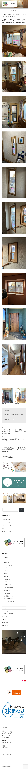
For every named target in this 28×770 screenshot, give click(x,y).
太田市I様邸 (7, 584)
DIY (3, 528)
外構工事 (4, 625)
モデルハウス (7, 565)
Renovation (4, 560)
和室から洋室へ (6, 531)
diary (3, 605)
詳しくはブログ (11, 419)
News (3, 616)
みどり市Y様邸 (7, 587)
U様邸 (5, 573)
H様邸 (5, 562)
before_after (5, 608)
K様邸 (5, 582)
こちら (10, 457)
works (3, 557)
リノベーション (6, 525)
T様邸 (5, 568)
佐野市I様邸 (7, 590)
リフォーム (5, 522)
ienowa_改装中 (5, 622)
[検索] (21, 510)
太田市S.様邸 (7, 579)
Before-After (5, 519)
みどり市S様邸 (7, 598)
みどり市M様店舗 (8, 601)
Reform (4, 611)
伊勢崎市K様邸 (7, 613)
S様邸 (5, 576)
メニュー (15, 10)
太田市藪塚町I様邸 (8, 596)
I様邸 (5, 570)
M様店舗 (6, 593)
